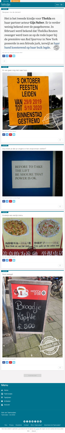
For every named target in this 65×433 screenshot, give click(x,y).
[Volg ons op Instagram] (27, 421)
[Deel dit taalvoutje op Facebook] (3, 56)
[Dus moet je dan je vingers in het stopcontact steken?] (32, 173)
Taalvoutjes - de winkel (8, 415)
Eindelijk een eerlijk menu (12, 215)
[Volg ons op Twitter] (30, 421)
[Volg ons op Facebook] (24, 421)
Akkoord (34, 431)
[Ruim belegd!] (32, 317)
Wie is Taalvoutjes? (36, 425)
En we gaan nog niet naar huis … (15, 70)
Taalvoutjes (6, 1)
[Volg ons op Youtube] (41, 421)
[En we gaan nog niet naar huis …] (32, 101)
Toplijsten (7, 397)
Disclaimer (19, 425)
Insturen (7, 405)
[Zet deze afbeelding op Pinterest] (10, 56)
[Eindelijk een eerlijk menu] (32, 236)
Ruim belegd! (7, 274)
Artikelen (7, 401)
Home (6, 390)
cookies (38, 428)
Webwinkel (15, 1)
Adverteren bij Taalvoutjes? (52, 425)
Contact (26, 425)
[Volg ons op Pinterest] (35, 421)
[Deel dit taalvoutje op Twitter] (7, 56)
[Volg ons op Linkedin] (38, 421)
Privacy (11, 425)
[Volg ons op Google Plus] (32, 421)
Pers (6, 425)
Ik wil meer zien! (33, 375)
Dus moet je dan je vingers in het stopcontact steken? (24, 149)
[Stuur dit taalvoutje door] (13, 56)
